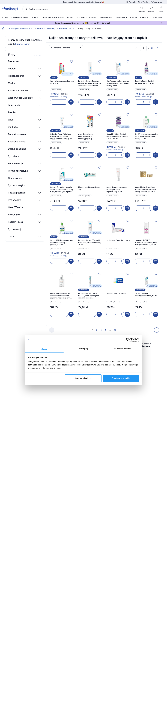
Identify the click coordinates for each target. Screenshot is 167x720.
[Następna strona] (157, 48)
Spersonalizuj (81, 378)
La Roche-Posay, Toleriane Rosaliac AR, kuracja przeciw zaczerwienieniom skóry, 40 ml (89, 83)
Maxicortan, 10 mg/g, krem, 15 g (89, 188)
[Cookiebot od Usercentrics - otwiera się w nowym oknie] (128, 340)
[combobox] (77, 9)
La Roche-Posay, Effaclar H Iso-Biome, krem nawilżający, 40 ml (89, 242)
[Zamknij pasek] (162, 23)
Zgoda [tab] (44, 349)
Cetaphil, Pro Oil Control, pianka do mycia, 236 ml (144, 82)
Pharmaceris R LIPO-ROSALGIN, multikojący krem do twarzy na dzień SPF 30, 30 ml (146, 242)
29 (115, 330)
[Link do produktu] (62, 82)
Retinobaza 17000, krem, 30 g (118, 240)
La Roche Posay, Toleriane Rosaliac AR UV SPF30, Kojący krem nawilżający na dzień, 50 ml (61, 136)
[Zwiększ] (65, 102)
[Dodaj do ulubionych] (71, 61)
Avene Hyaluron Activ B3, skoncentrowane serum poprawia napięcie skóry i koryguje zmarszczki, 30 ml (61, 295)
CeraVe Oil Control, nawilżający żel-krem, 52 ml (146, 294)
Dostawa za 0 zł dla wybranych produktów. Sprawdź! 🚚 (83, 2)
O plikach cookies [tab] (122, 348)
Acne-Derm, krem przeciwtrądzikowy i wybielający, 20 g (86, 136)
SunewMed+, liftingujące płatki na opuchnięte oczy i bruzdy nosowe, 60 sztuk (145, 189)
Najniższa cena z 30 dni (57, 96)
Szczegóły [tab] (83, 348)
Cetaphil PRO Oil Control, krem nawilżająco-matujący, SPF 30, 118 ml (117, 136)
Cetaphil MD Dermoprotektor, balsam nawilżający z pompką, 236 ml (61, 242)
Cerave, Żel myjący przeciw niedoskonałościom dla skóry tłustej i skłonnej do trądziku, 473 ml (61, 189)
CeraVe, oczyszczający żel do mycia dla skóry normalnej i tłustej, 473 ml (146, 136)
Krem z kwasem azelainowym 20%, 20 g (62, 82)
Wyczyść (38, 55)
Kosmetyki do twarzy (46, 28)
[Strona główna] (3, 28)
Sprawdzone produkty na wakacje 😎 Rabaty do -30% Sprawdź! (82, 23)
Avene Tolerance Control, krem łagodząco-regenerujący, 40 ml (116, 189)
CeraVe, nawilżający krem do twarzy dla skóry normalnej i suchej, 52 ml (117, 83)
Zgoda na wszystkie (121, 378)
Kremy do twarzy (66, 28)
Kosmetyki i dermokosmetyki (21, 28)
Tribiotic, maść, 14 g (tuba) (116, 293)
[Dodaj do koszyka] (71, 102)
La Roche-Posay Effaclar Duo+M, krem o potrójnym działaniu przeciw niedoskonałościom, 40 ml (88, 295)
